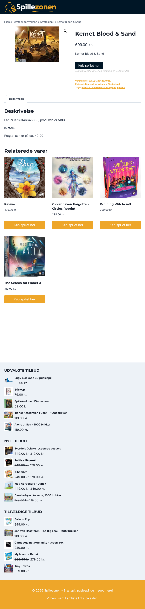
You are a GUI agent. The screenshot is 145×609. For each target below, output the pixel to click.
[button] (65, 31)
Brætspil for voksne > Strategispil (33, 21)
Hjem (7, 21)
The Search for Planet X (22, 283)
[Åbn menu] (137, 7)
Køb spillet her (89, 65)
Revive (9, 204)
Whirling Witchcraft (115, 204)
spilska (121, 87)
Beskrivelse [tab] (16, 98)
